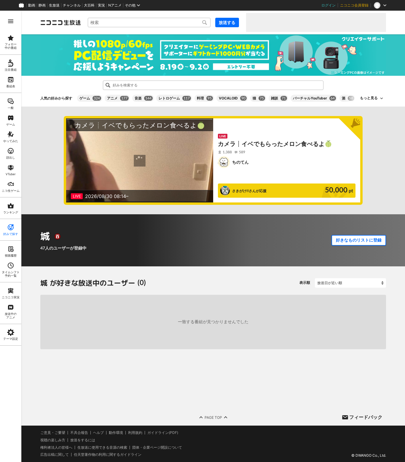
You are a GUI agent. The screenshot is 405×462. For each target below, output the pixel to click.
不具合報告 (79, 432)
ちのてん (240, 162)
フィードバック (365, 417)
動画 (31, 5)
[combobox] (149, 22)
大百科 (89, 5)
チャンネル (72, 5)
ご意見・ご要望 (52, 432)
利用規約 (135, 432)
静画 (42, 5)
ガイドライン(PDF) (162, 432)
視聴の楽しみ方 (52, 440)
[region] (10, 236)
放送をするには (82, 440)
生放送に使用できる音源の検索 (102, 447)
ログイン (328, 5)
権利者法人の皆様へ (56, 447)
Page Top (213, 417)
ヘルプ (98, 432)
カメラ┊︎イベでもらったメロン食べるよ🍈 (275, 143)
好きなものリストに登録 (359, 240)
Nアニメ (115, 5)
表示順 (304, 282)
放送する (227, 22)
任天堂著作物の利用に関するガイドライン (107, 454)
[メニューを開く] (11, 21)
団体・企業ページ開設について (157, 447)
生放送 (54, 5)
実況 (101, 5)
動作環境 (116, 432)
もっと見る (369, 98)
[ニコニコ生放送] (60, 22)
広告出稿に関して (54, 454)
